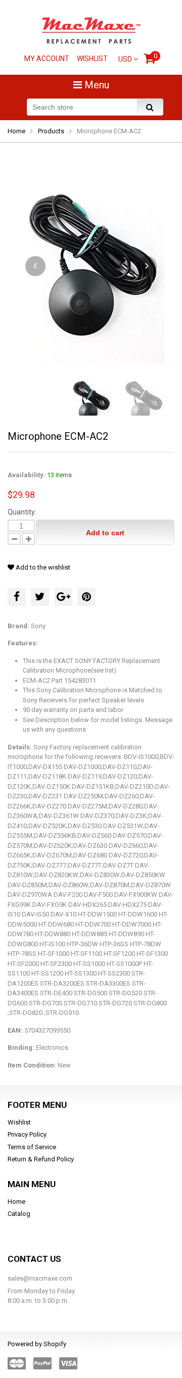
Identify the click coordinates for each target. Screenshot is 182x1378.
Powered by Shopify (37, 1344)
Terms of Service (32, 1147)
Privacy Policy (27, 1134)
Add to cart (105, 533)
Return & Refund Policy (41, 1159)
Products (51, 131)
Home (16, 131)
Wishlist (92, 59)
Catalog (19, 1213)
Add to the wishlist (42, 567)
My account (46, 59)
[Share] (17, 597)
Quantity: (22, 512)
